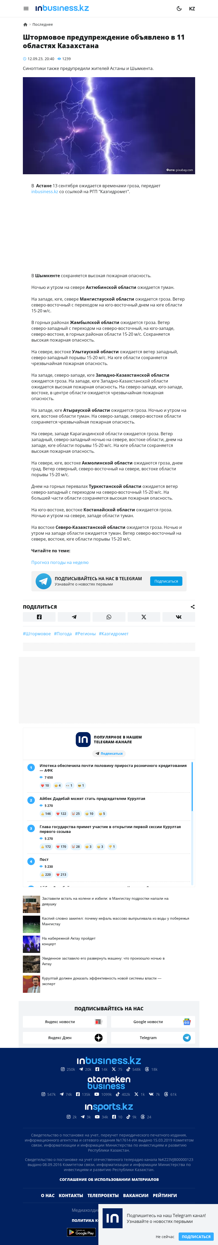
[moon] (179, 8)
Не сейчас (165, 1236)
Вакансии (136, 1195)
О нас (47, 1195)
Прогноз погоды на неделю (60, 562)
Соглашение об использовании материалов (109, 1179)
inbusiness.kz (44, 191)
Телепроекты (103, 1195)
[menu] (26, 8)
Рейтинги (165, 1195)
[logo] (102, 8)
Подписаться (196, 1236)
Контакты (71, 1195)
